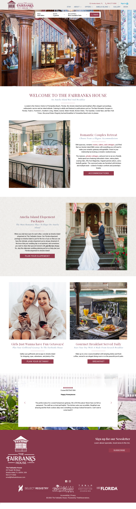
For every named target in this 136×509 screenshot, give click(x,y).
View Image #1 (64, 82)
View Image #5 (71, 82)
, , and (103, 145)
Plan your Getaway (38, 361)
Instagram (70, 481)
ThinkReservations (82, 498)
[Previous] (25, 403)
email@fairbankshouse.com (15, 477)
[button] (43, 15)
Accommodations (99, 173)
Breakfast (99, 361)
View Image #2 (66, 82)
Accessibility (64, 495)
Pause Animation (132, 82)
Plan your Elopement (37, 256)
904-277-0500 (111, 3)
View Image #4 (69, 82)
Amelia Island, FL (97, 3)
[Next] (111, 403)
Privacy (73, 495)
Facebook (66, 481)
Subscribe (119, 450)
